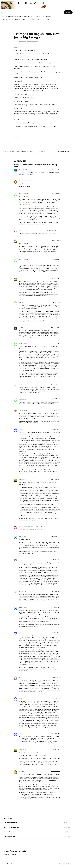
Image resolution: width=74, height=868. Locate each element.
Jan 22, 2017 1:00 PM (56, 591)
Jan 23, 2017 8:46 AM (55, 771)
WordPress (68, 863)
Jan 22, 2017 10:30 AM (55, 479)
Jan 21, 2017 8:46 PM (56, 240)
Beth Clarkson (22, 591)
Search (68, 12)
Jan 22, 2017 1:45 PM (56, 632)
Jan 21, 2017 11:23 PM (56, 343)
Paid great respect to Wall (62, 151)
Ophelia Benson (22, 41)
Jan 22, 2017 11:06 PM (55, 749)
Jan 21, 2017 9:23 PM (56, 259)
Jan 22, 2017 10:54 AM (55, 536)
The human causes (10, 822)
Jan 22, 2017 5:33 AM (56, 399)
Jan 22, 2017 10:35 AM (40, 526)
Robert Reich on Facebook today (24, 50)
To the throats (9, 832)
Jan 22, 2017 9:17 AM (56, 410)
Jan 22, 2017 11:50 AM (55, 559)
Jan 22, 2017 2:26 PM (56, 677)
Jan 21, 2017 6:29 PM (56, 169)
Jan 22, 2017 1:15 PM (56, 607)
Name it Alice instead (11, 827)
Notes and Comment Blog (32, 41)
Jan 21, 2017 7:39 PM (28, 180)
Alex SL (21, 240)
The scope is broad (10, 836)
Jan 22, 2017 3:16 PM (56, 698)
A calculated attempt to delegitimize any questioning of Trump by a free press (25, 151)
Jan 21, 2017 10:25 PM (55, 327)
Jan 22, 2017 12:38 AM (55, 384)
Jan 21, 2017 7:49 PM (56, 193)
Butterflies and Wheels (15, 851)
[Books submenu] (28, 16)
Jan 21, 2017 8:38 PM (51, 230)
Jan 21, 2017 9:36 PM (56, 278)
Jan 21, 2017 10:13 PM (56, 302)
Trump (16, 137)
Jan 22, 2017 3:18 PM (56, 733)
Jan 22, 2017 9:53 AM (56, 429)
